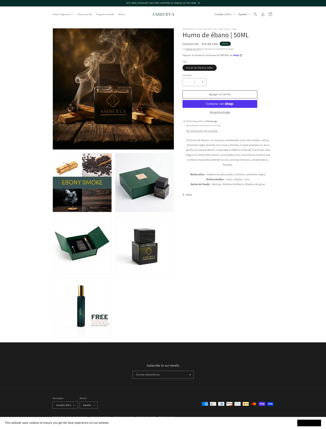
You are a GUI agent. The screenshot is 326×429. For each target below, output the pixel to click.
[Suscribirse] (189, 375)
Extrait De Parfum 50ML (199, 67)
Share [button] (189, 194)
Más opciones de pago (220, 112)
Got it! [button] (309, 423)
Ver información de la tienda (202, 130)
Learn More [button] (118, 422)
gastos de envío (193, 49)
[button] (63, 14)
